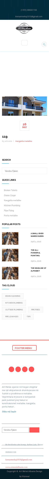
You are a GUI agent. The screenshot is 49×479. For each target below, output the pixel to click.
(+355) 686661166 (29, 10)
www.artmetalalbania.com (16, 467)
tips (28, 316)
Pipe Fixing (9, 210)
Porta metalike (11, 215)
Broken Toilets (10, 190)
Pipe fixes (35, 310)
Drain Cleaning (12, 296)
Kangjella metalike (24, 141)
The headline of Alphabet (38, 269)
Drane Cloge (10, 195)
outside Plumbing (14, 310)
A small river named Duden (37, 235)
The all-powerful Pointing (35, 253)
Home (21, 75)
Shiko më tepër (9, 412)
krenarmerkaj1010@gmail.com (28, 16)
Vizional (26, 476)
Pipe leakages (11, 316)
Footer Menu (23, 348)
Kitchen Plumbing (12, 205)
